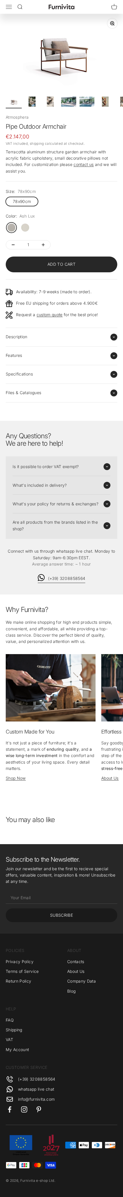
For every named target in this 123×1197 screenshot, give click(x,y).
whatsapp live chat (36, 1089)
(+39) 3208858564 (67, 578)
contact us (84, 164)
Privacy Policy (19, 961)
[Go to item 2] (32, 102)
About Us (110, 778)
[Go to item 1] (14, 102)
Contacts (75, 961)
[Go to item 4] (69, 102)
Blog (71, 991)
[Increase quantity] (43, 244)
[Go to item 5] (87, 102)
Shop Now (16, 778)
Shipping (14, 1029)
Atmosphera (17, 117)
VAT (9, 1039)
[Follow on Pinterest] (39, 1109)
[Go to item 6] (105, 102)
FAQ (10, 1020)
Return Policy (18, 981)
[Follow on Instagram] (24, 1109)
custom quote (50, 314)
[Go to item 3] (50, 102)
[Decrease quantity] (13, 244)
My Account (17, 1049)
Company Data (81, 981)
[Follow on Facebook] (9, 1109)
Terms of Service (22, 971)
